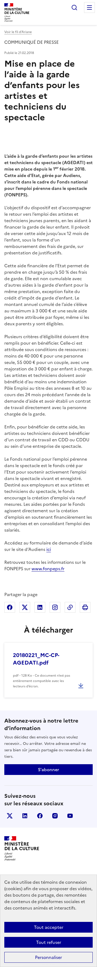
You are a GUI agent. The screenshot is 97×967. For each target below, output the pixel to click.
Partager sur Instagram (55, 607)
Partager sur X (24, 607)
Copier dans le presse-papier (70, 607)
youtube (70, 815)
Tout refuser (48, 942)
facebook (39, 815)
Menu (89, 7)
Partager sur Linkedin (39, 607)
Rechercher (74, 7)
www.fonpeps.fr (48, 568)
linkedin (24, 815)
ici (48, 549)
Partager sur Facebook (9, 607)
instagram (55, 815)
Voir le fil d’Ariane (18, 32)
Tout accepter (48, 927)
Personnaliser (48, 957)
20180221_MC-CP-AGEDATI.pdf (36, 659)
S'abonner (48, 769)
